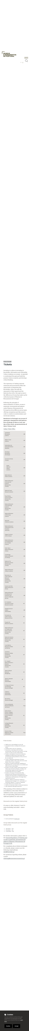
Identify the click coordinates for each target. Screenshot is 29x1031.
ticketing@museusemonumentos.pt (14, 858)
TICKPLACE (16, 818)
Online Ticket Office (9, 429)
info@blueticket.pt (8, 852)
